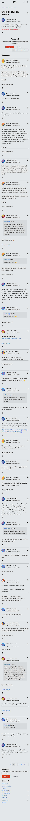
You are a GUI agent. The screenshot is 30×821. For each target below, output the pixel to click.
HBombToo (7, 395)
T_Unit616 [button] (8, 19)
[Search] (24, 2)
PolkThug (7, 259)
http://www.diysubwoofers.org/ (11, 338)
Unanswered (15, 800)
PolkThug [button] (8, 215)
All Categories (5, 783)
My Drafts (15, 795)
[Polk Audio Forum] (15, 2)
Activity (4, 788)
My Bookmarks (15, 790)
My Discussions (6, 793)
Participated (5, 797)
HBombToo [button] (8, 60)
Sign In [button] (10, 47)
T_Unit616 (7, 221)
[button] (27, 13)
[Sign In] (27, 2)
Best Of (4, 802)
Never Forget (6, 245)
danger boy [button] (8, 580)
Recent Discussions (7, 786)
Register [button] (19, 47)
